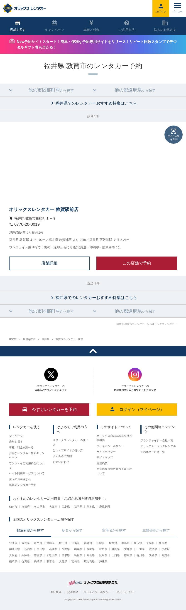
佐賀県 (26, 561)
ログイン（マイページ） (141, 409)
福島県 (88, 543)
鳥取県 (66, 555)
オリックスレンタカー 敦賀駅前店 (43, 209)
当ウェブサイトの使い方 (68, 450)
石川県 (53, 549)
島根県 (78, 555)
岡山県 (91, 555)
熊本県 (91, 506)
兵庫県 (26, 555)
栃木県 (113, 543)
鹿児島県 (104, 506)
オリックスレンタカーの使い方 (70, 442)
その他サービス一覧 (152, 452)
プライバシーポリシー (110, 446)
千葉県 (150, 543)
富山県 (41, 549)
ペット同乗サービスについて (26, 473)
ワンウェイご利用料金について (26, 465)
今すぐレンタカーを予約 (54, 409)
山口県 (116, 555)
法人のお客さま (165, 30)
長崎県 (38, 561)
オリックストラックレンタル (158, 446)
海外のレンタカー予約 (22, 485)
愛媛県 (153, 555)
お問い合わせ (61, 462)
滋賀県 (153, 549)
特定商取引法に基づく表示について (114, 471)
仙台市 (13, 506)
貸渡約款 (102, 463)
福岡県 (78, 506)
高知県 (166, 555)
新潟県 (28, 549)
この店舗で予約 (136, 263)
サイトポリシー (106, 451)
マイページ (16, 435)
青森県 (26, 543)
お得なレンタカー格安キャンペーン (26, 455)
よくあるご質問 (62, 456)
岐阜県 (103, 549)
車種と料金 (91, 30)
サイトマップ (105, 457)
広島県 (66, 506)
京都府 (26, 506)
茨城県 (100, 543)
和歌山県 (51, 555)
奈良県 (38, 555)
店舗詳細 (49, 263)
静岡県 (116, 549)
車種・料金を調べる (21, 447)
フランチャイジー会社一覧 (156, 440)
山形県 (75, 543)
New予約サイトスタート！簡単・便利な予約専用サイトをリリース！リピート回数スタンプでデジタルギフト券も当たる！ (97, 44)
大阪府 (53, 506)
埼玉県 (138, 543)
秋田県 (63, 543)
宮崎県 (75, 561)
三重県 (141, 549)
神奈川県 (14, 549)
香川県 (141, 555)
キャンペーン (54, 30)
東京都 (163, 543)
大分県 (63, 561)
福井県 (66, 549)
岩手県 (38, 543)
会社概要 (56, 592)
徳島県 (128, 555)
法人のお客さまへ (20, 479)
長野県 (91, 549)
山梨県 (78, 549)
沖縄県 (103, 561)
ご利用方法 (127, 30)
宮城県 (50, 543)
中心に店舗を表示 (173, 138)
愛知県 (128, 549)
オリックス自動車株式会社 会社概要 (115, 438)
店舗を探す (16, 441)
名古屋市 (39, 506)
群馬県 (125, 543)
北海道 (13, 543)
